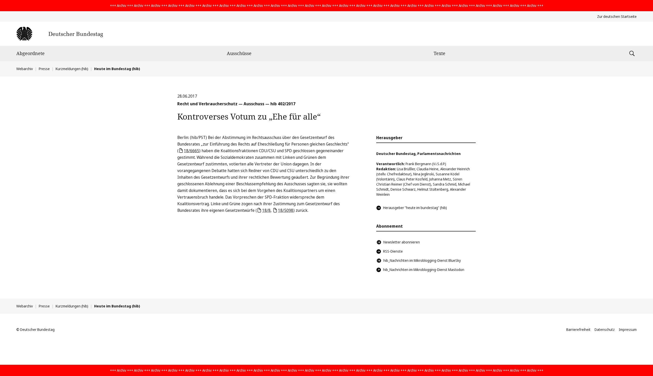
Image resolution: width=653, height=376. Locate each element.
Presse (44, 68)
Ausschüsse (239, 53)
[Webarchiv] (59, 34)
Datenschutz (605, 329)
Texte (439, 53)
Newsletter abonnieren (401, 242)
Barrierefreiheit (578, 329)
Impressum (628, 329)
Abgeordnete (30, 53)
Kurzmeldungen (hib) (72, 68)
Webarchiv (24, 68)
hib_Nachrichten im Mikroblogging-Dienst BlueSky (422, 260)
